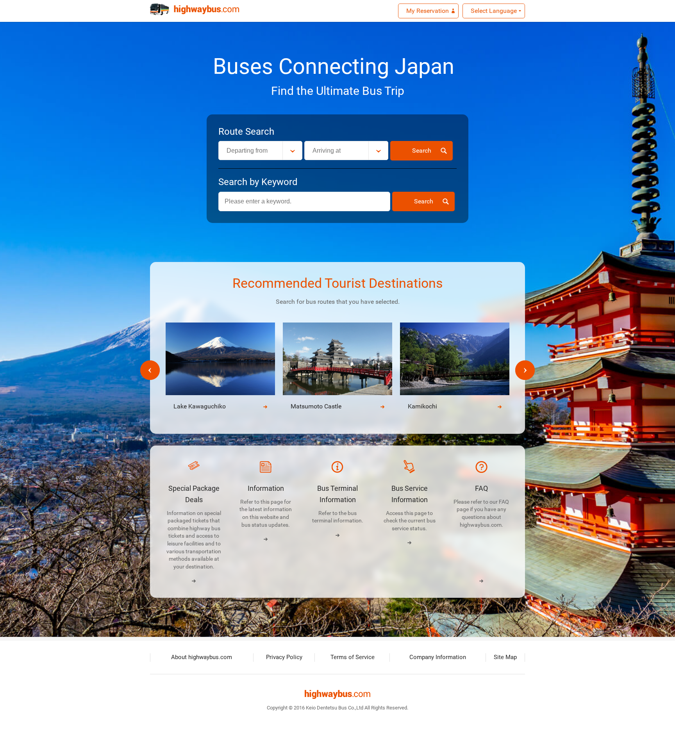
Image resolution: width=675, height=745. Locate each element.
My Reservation (427, 10)
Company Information (437, 657)
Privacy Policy (284, 657)
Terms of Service (352, 657)
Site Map (505, 657)
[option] (337, 370)
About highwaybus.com (201, 657)
